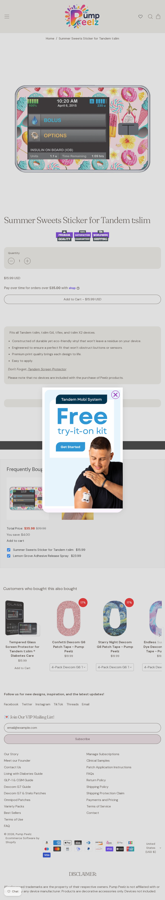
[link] (82, 447)
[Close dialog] (115, 395)
